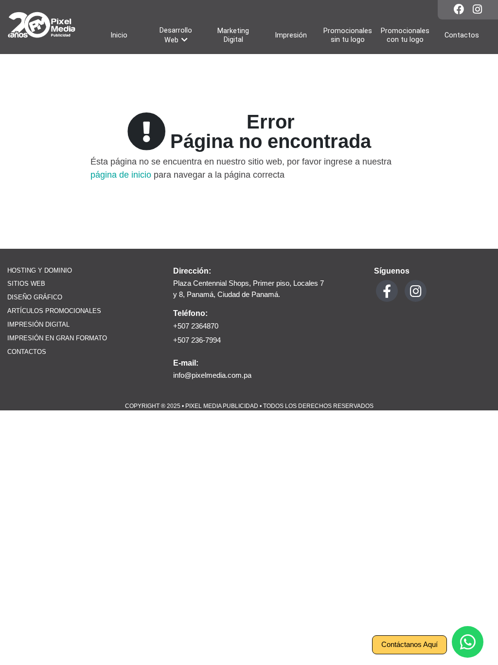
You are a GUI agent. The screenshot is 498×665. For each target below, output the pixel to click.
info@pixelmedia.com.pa (212, 375)
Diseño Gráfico (34, 297)
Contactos (26, 352)
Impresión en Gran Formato (57, 338)
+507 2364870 (195, 326)
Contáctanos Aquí (409, 644)
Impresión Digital (38, 324)
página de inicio (120, 175)
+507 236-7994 (197, 340)
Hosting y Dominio (39, 270)
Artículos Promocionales (54, 311)
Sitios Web (26, 283)
